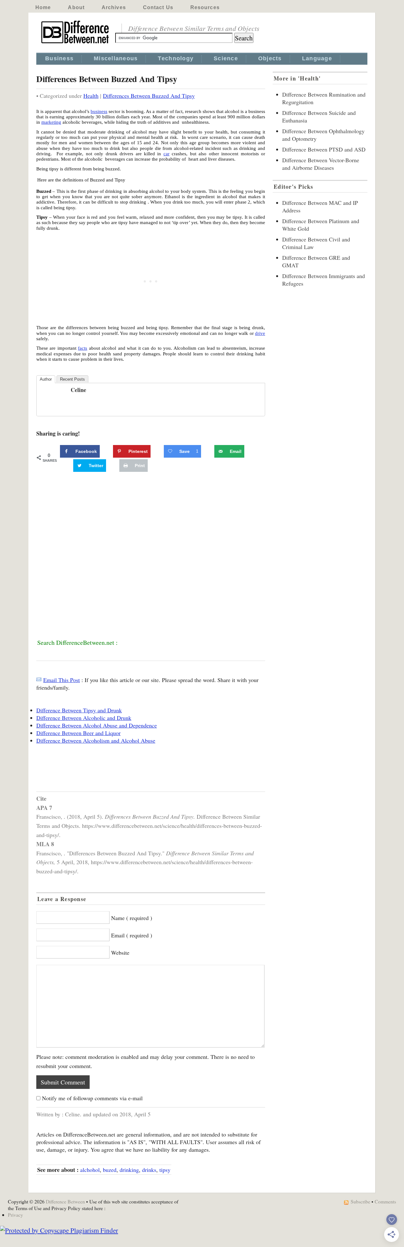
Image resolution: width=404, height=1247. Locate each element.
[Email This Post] (38, 680)
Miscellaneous (116, 58)
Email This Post (61, 680)
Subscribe (360, 1201)
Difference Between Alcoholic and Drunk (83, 717)
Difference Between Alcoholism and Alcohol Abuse (95, 740)
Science (226, 58)
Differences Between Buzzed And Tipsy (149, 95)
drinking (129, 1169)
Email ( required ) (131, 935)
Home (43, 7)
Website (120, 952)
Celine (78, 390)
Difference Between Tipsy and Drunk (79, 710)
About (76, 7)
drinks (149, 1169)
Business (59, 58)
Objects (270, 58)
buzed (109, 1169)
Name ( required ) (131, 918)
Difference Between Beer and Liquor (78, 733)
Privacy (15, 1214)
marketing (51, 122)
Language (317, 58)
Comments (385, 1201)
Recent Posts (72, 379)
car (166, 153)
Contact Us (158, 7)
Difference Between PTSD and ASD (323, 149)
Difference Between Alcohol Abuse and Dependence (96, 725)
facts (82, 348)
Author (46, 379)
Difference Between (65, 1201)
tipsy (164, 1169)
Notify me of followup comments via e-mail (92, 1098)
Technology (175, 58)
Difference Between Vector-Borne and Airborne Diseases (320, 163)
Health (90, 95)
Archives (114, 7)
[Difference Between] (75, 43)
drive (260, 333)
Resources (205, 7)
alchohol (90, 1169)
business (99, 111)
